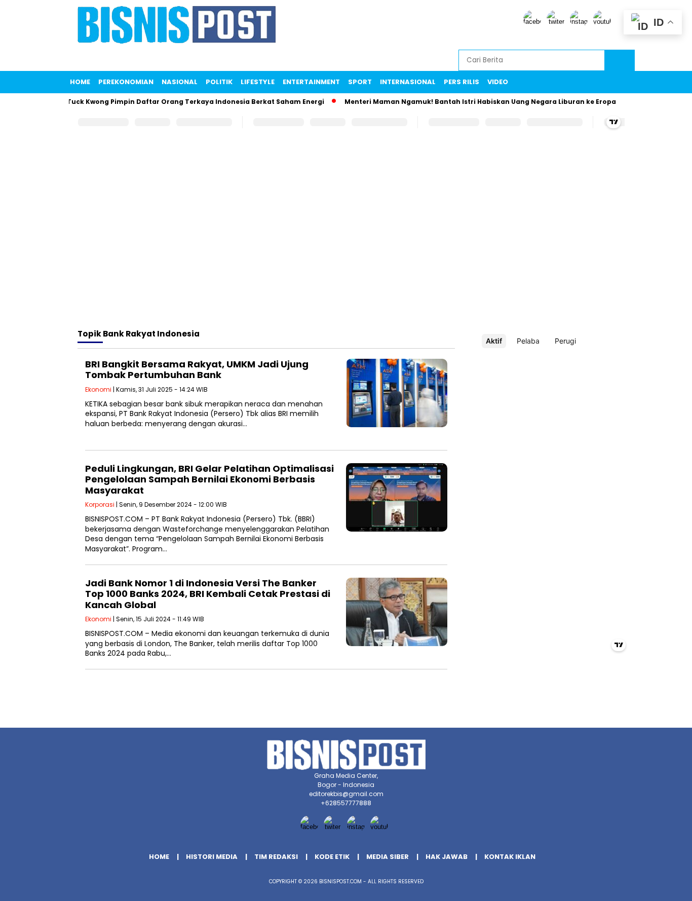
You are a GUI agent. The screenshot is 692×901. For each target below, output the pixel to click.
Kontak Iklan (509, 856)
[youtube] (603, 21)
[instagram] (580, 21)
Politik (219, 82)
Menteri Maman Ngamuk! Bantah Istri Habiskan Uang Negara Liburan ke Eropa (468, 101)
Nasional (180, 82)
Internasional (408, 82)
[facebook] (534, 21)
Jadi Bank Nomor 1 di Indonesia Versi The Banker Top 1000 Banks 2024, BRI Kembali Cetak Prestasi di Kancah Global (207, 594)
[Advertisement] (346, 240)
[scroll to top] (663, 885)
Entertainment (311, 82)
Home (80, 82)
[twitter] (557, 21)
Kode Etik (332, 856)
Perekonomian (125, 82)
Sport (360, 82)
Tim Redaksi (276, 856)
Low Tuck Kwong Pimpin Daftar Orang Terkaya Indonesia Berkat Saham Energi (177, 101)
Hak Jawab (447, 856)
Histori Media (212, 856)
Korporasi (99, 504)
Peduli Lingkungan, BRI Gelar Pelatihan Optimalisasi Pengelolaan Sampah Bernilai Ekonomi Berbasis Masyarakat (209, 479)
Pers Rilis (461, 82)
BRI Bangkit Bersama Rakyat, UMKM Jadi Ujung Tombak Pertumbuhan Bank (197, 370)
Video (497, 82)
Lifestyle (258, 82)
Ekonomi (98, 389)
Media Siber (387, 856)
